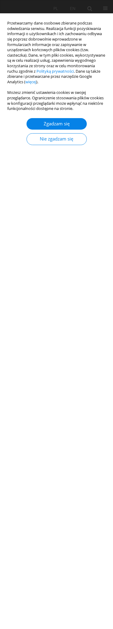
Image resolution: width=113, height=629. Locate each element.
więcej (30, 81)
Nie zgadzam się (56, 139)
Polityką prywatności (55, 71)
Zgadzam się (57, 124)
